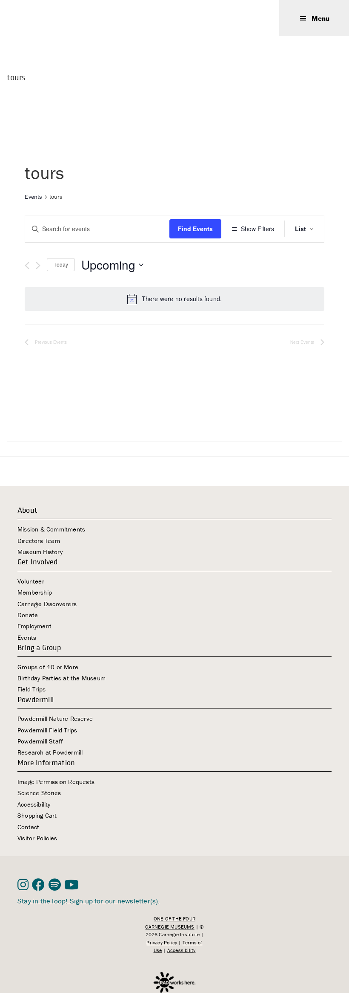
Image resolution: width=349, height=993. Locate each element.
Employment (34, 626)
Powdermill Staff (40, 741)
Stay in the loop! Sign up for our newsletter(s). (88, 901)
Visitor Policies (37, 838)
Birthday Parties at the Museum (61, 678)
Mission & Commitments (51, 529)
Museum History (40, 552)
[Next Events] (38, 265)
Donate (27, 615)
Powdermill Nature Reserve (55, 718)
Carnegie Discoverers (47, 604)
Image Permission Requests (55, 782)
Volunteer (30, 581)
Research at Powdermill (50, 752)
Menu (320, 18)
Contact (28, 827)
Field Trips (31, 689)
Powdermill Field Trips (47, 730)
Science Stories (39, 793)
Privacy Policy (161, 942)
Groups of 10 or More (47, 667)
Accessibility (34, 804)
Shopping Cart (37, 815)
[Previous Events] (27, 265)
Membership (34, 592)
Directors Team (38, 541)
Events (33, 196)
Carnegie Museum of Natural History (60, 18)
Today (61, 264)
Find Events (195, 228)
